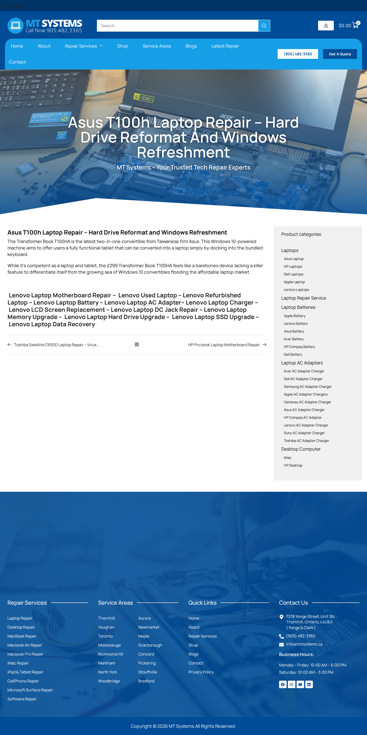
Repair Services (202, 636)
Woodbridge (109, 681)
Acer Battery (294, 338)
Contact (195, 663)
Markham (106, 663)
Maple (143, 636)
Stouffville (147, 672)
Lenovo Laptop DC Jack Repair (154, 309)
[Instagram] (291, 684)
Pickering (147, 663)
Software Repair (22, 699)
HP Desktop (293, 465)
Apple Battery (294, 315)
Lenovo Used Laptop (147, 295)
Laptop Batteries (298, 307)
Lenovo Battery (296, 323)
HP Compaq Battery (299, 346)
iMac (288, 457)
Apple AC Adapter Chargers (306, 394)
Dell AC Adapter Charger (303, 378)
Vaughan (106, 627)
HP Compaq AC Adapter (303, 417)
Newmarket (148, 627)
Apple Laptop (294, 281)
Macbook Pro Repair (25, 654)
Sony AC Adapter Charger (304, 432)
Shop (193, 645)
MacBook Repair (22, 636)
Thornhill (106, 618)
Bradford (146, 681)
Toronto (105, 636)
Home (193, 618)
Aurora (144, 618)
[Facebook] (283, 684)
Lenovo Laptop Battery (66, 302)
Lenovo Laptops (296, 289)
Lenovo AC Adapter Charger (306, 425)
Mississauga (109, 645)
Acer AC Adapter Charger (304, 371)
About (193, 627)
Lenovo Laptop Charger (220, 302)
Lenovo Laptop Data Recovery (52, 324)
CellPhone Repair (23, 681)
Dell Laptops (293, 274)
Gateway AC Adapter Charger (307, 402)
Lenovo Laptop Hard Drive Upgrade (114, 317)
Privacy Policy (201, 672)
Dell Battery (293, 354)
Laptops (289, 250)
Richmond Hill (110, 654)
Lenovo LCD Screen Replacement (57, 309)
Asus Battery (294, 331)
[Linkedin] (309, 684)
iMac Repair (18, 663)
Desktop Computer (301, 449)
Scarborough (150, 645)
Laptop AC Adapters (302, 363)
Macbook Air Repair (24, 645)
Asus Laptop (294, 258)
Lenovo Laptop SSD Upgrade (212, 317)
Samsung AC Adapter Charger (308, 386)
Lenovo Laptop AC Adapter (142, 302)
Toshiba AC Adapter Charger (306, 440)
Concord (146, 654)
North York (107, 672)
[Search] (264, 25)
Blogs (193, 654)
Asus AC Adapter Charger (304, 409)
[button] (326, 25)
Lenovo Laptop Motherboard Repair (59, 295)
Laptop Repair (19, 618)
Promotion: (13, 5)
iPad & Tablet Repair (25, 672)
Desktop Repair (21, 627)
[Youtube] (300, 684)
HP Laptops (293, 266)
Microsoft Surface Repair (30, 690)
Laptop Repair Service (303, 298)
